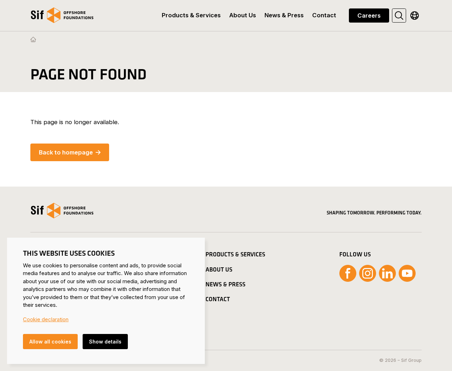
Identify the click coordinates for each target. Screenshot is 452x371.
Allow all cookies (50, 342)
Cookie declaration (46, 319)
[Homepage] (33, 40)
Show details (105, 342)
